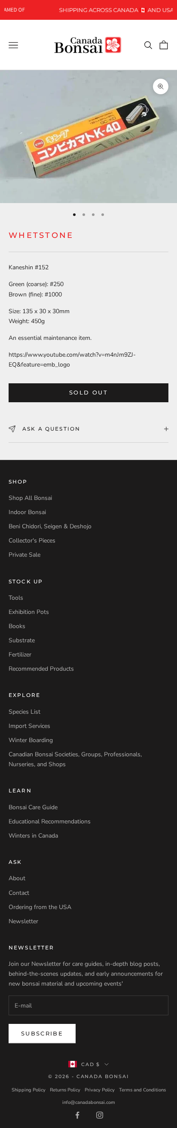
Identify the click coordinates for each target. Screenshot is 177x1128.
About (17, 878)
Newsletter (23, 921)
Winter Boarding (31, 740)
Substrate (22, 640)
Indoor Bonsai (27, 512)
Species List (24, 712)
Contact (19, 893)
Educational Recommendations (50, 821)
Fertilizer (20, 654)
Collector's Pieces (32, 540)
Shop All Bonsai (30, 498)
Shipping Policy (29, 1090)
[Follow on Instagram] (99, 1115)
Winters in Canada (33, 836)
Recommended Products (41, 669)
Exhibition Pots (29, 612)
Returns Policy (65, 1090)
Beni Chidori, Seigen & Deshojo (50, 526)
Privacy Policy (100, 1090)
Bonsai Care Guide (33, 807)
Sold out (88, 392)
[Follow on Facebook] (77, 1115)
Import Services (29, 726)
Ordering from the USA (40, 907)
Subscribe (42, 1033)
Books (17, 626)
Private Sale (24, 555)
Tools (16, 598)
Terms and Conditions (142, 1090)
